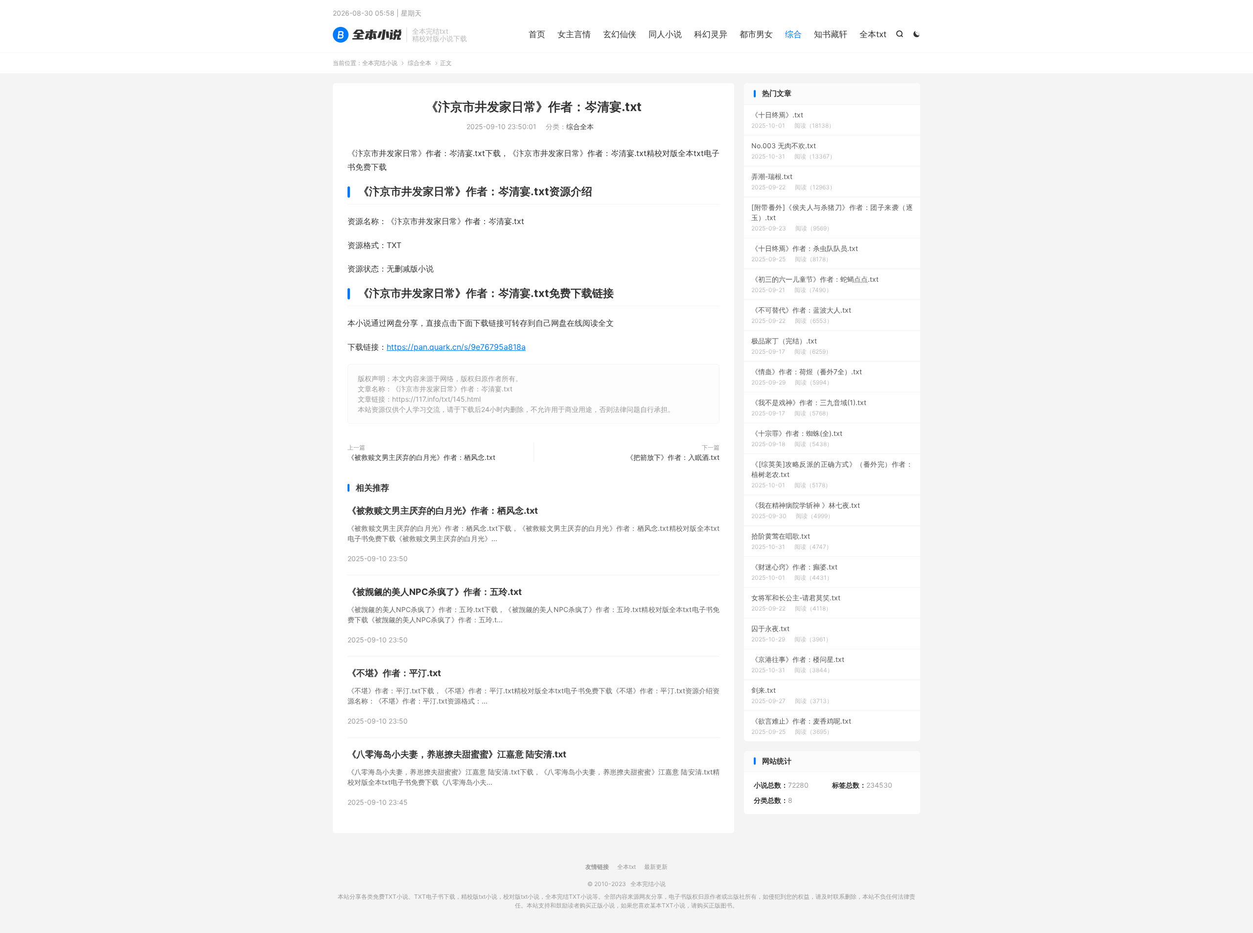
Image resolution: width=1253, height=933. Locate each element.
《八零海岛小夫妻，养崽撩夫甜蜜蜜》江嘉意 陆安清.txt (457, 754)
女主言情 (574, 34)
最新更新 (656, 866)
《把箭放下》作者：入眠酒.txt (672, 457)
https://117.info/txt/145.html (436, 399)
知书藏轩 (830, 34)
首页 (537, 34)
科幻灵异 (710, 34)
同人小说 (665, 34)
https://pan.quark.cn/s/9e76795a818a (456, 347)
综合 (793, 34)
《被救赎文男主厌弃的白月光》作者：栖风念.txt (421, 457)
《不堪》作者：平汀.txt (394, 673)
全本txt (872, 34)
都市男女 (756, 34)
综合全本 (419, 63)
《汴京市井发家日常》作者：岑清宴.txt (534, 106)
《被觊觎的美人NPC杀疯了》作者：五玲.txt (435, 592)
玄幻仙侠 (619, 34)
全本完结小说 (367, 35)
